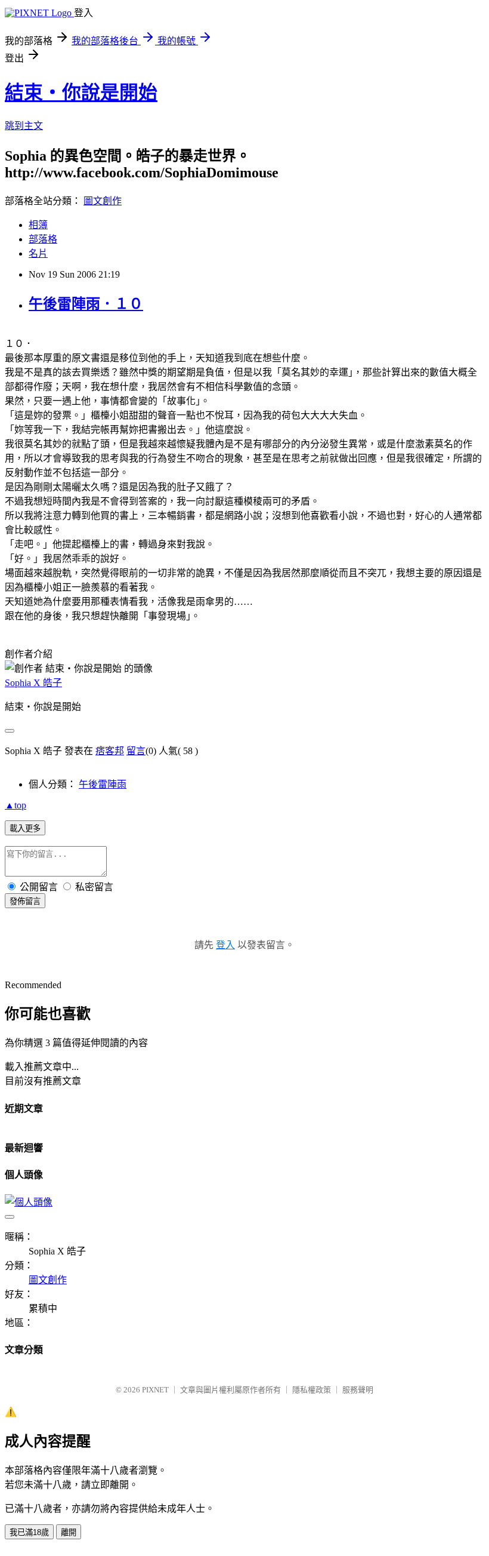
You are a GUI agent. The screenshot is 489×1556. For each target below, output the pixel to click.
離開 (68, 1532)
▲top (15, 805)
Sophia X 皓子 (33, 683)
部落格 (43, 239)
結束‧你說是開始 (81, 92)
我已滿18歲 (29, 1532)
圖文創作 (102, 201)
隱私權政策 (311, 1389)
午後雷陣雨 (102, 784)
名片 (38, 253)
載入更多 (25, 828)
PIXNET (155, 1389)
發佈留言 (25, 901)
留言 (136, 751)
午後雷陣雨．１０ (86, 304)
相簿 (38, 225)
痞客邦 (109, 751)
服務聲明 (357, 1389)
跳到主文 (24, 126)
